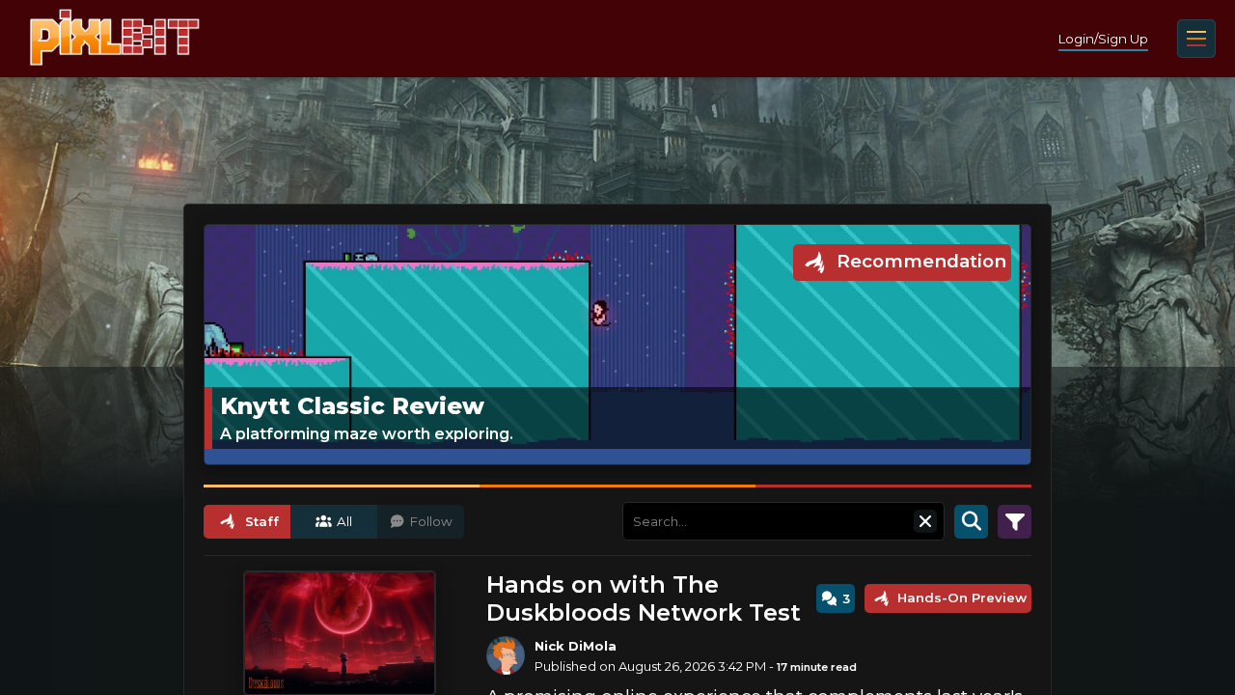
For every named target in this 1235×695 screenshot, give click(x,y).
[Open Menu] (1196, 38)
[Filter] (1014, 521)
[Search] (971, 521)
